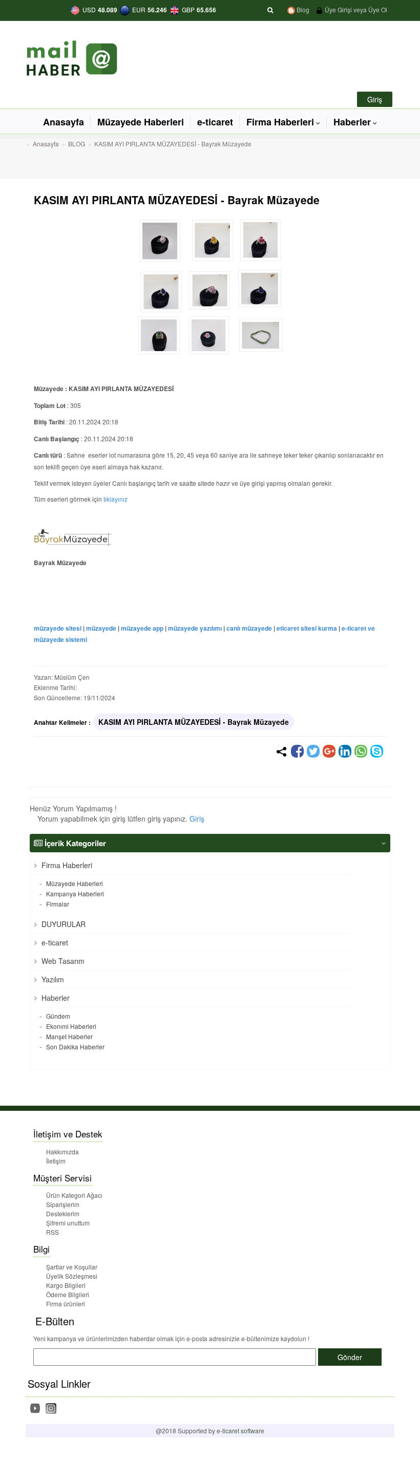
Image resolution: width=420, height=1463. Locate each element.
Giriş (197, 818)
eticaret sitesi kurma (307, 628)
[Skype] (377, 751)
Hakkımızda (62, 1151)
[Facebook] (297, 751)
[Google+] (329, 751)
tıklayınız (115, 498)
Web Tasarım (62, 961)
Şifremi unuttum (68, 1222)
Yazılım (51, 979)
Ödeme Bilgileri (67, 1294)
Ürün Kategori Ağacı (74, 1195)
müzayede (101, 628)
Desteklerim (62, 1213)
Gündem (57, 1016)
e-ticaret (215, 121)
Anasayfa (63, 121)
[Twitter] (313, 751)
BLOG (76, 143)
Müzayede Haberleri (140, 121)
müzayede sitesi (57, 628)
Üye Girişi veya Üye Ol (355, 9)
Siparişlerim (62, 1204)
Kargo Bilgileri (66, 1285)
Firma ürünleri (65, 1303)
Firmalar (57, 903)
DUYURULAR (62, 924)
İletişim (56, 1160)
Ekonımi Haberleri (70, 1026)
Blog (302, 9)
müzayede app (142, 628)
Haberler (352, 121)
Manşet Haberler (69, 1036)
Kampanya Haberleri (74, 893)
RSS (52, 1232)
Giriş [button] (374, 99)
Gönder (350, 1357)
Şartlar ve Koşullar (71, 1266)
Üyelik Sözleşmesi (71, 1276)
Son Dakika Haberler (74, 1046)
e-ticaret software (240, 1430)
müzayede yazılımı (195, 628)
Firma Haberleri (280, 121)
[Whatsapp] (361, 751)
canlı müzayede (249, 628)
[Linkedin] (345, 751)
